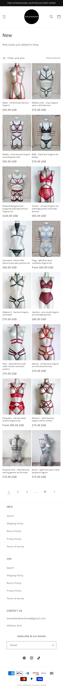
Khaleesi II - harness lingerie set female (16, 313)
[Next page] (54, 491)
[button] (4, 16)
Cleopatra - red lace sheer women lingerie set (14, 419)
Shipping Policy (15, 523)
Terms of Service (15, 546)
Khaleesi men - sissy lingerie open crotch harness (45, 104)
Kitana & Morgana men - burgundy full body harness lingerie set (15, 208)
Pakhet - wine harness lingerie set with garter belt (16, 155)
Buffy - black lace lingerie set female (45, 155)
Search (10, 515)
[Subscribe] (52, 645)
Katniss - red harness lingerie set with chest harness (45, 365)
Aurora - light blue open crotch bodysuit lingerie (46, 471)
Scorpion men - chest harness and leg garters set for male (16, 471)
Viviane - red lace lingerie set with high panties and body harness (45, 208)
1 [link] (9, 491)
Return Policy (14, 531)
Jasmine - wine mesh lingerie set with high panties (45, 313)
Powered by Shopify (39, 685)
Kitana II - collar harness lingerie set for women (43, 419)
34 (45, 491)
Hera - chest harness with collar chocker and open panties (14, 366)
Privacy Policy (14, 538)
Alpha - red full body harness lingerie (16, 104)
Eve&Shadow (27, 685)
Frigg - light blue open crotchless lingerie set (42, 261)
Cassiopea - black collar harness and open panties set (16, 261)
